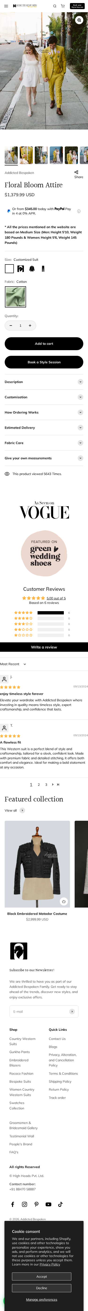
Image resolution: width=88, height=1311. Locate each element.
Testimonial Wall (21, 1136)
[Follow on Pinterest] (36, 1204)
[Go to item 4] (56, 155)
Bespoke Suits (20, 1081)
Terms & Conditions (63, 1073)
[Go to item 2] (26, 155)
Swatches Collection (16, 1105)
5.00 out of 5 (56, 598)
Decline (41, 1288)
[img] (10, 687)
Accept (41, 1276)
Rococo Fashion (21, 1073)
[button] (23, 612)
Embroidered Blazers (18, 1062)
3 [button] (46, 784)
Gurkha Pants (19, 1052)
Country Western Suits (22, 1041)
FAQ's (13, 1152)
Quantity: (11, 316)
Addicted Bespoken (19, 173)
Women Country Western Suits (21, 1092)
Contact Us (57, 1039)
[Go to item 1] (11, 155)
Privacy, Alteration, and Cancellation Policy (63, 1060)
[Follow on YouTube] (48, 1204)
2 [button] (39, 784)
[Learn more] (78, 211)
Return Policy (59, 1089)
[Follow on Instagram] (24, 1204)
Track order (57, 1098)
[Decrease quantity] (11, 325)
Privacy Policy (50, 1264)
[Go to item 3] (41, 155)
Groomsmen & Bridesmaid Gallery (23, 1125)
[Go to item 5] (71, 155)
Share (78, 177)
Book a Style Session (44, 362)
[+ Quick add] (64, 901)
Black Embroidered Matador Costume (37, 914)
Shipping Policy (60, 1081)
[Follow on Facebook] (12, 1204)
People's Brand (20, 1144)
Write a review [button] (44, 647)
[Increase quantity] (30, 325)
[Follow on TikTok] (60, 1204)
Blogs (53, 1047)
